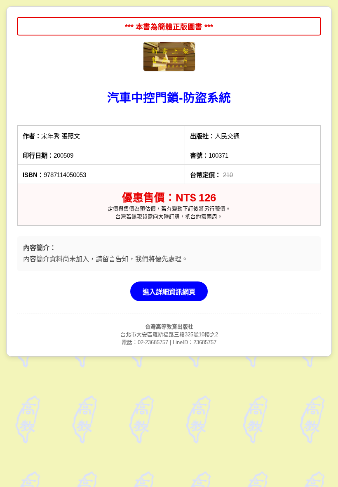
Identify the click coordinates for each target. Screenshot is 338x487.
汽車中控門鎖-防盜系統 (169, 97)
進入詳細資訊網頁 (169, 292)
